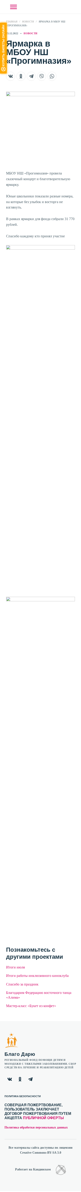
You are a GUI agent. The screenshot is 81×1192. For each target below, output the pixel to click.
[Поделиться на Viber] (41, 76)
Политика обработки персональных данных (36, 1127)
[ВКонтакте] (9, 1079)
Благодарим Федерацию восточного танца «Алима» (38, 995)
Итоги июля (15, 967)
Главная (11, 21)
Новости (28, 21)
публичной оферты (43, 1118)
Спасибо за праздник (22, 984)
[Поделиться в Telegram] (31, 76)
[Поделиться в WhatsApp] (51, 76)
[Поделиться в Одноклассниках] (20, 76)
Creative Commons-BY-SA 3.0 (40, 1152)
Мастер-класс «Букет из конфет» (31, 1006)
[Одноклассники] (20, 1079)
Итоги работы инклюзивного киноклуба (37, 976)
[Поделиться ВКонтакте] (10, 76)
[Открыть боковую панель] (13, 6)
